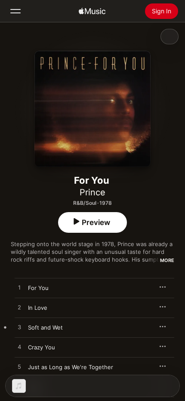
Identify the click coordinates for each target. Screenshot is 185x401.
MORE (167, 260)
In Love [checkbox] (37, 307)
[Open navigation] (15, 11)
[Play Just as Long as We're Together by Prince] (19, 367)
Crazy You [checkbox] (41, 347)
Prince (92, 192)
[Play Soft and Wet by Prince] (19, 327)
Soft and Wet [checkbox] (45, 327)
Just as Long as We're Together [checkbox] (70, 367)
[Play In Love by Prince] (19, 308)
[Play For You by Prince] (19, 288)
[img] (92, 11)
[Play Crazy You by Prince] (19, 347)
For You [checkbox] (38, 287)
